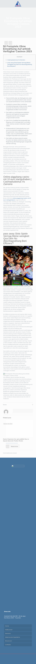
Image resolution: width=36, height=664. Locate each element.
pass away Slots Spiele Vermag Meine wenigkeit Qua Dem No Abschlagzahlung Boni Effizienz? (19, 64)
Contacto (8, 645)
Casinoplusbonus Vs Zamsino (16, 60)
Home (7, 626)
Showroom (8, 641)
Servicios (8, 633)
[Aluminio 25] (18, 4)
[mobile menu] (33, 3)
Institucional (8, 630)
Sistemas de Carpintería (12, 637)
